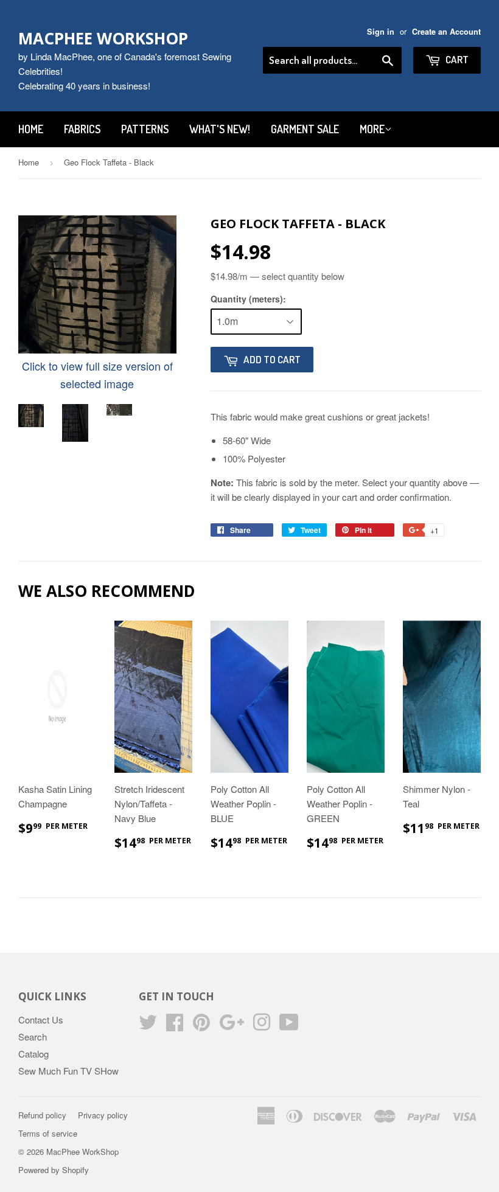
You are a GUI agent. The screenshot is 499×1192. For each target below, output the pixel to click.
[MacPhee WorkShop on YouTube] (289, 1025)
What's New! (219, 129)
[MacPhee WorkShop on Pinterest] (201, 1025)
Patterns (145, 129)
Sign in (380, 31)
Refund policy (42, 1115)
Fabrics (82, 129)
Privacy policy (103, 1115)
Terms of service (47, 1133)
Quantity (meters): (248, 299)
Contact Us (40, 1019)
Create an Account (446, 31)
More (372, 129)
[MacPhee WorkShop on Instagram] (262, 1025)
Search (32, 1036)
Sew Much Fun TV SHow (68, 1070)
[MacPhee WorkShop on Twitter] (148, 1025)
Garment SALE (305, 129)
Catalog (33, 1053)
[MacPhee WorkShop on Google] (231, 1025)
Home (30, 129)
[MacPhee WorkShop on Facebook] (175, 1025)
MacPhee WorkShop (103, 38)
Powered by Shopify (53, 1170)
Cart (456, 59)
